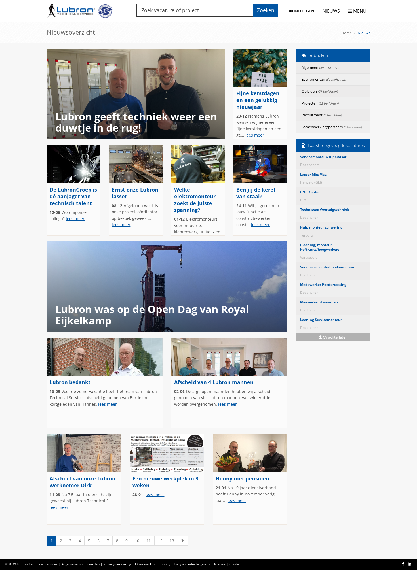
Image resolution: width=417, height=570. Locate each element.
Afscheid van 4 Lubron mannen (214, 382)
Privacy (117, 564)
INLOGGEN (303, 11)
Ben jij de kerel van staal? (255, 193)
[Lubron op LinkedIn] (409, 564)
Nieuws (220, 564)
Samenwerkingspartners (332, 126)
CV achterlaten (335, 337)
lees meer (254, 135)
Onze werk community (152, 564)
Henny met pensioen (242, 478)
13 (172, 540)
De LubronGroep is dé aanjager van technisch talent (73, 196)
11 (148, 540)
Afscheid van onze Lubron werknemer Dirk (82, 482)
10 (137, 540)
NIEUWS (331, 11)
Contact (235, 564)
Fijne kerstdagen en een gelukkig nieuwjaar (257, 100)
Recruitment (322, 115)
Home (346, 32)
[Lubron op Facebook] (403, 564)
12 (160, 540)
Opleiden (320, 91)
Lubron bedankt (70, 382)
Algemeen (320, 67)
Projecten (320, 103)
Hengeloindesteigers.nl (192, 564)
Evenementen (324, 79)
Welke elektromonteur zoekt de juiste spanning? (195, 199)
